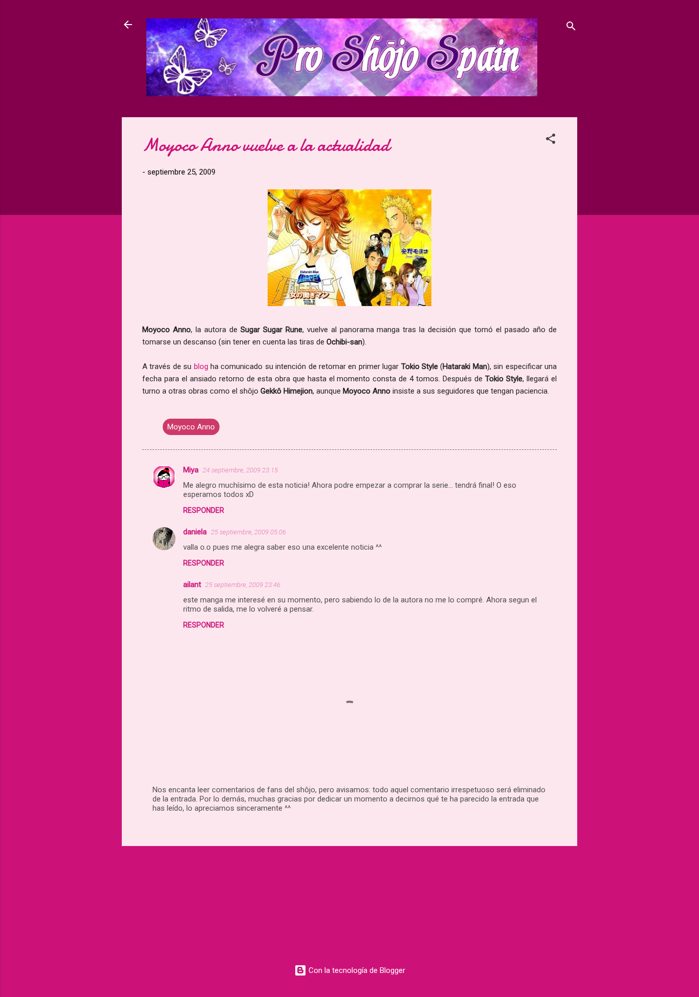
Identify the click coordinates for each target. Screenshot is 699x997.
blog (201, 366)
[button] (550, 140)
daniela (195, 531)
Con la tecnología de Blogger (356, 970)
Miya (191, 469)
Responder (203, 510)
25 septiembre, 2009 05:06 (248, 532)
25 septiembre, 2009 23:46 (242, 585)
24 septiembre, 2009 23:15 (240, 470)
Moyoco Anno (191, 426)
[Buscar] (571, 28)
